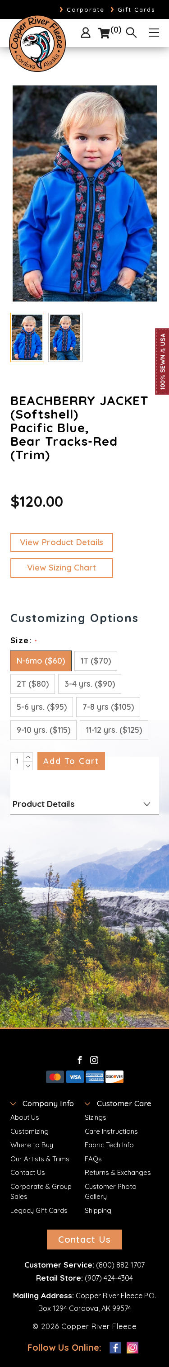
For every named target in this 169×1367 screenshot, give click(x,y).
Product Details (44, 803)
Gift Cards (132, 9)
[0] (104, 33)
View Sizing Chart (61, 567)
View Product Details (61, 542)
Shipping (98, 1210)
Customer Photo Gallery (111, 1191)
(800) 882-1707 (120, 1264)
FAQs (93, 1159)
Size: (23, 640)
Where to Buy (31, 1145)
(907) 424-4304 (109, 1277)
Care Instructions (111, 1131)
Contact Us (27, 1172)
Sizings (95, 1117)
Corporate (82, 9)
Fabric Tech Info (109, 1145)
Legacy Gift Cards (39, 1210)
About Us (24, 1117)
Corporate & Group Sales (41, 1191)
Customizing (29, 1131)
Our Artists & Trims (39, 1159)
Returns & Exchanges (118, 1172)
